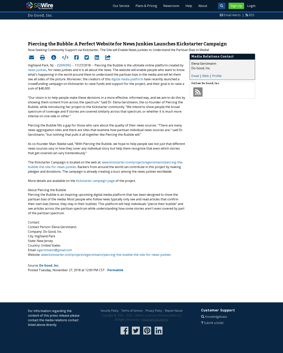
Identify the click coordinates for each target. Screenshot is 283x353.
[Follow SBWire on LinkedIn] (158, 335)
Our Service (121, 6)
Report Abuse (174, 310)
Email (195, 76)
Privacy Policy (154, 310)
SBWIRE (64, 65)
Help (188, 6)
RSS (251, 15)
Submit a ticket (214, 323)
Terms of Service (132, 310)
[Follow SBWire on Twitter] (136, 335)
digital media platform (127, 79)
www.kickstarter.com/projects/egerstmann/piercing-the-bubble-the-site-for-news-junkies (106, 255)
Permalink (115, 270)
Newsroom (171, 6)
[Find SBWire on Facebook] (124, 335)
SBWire (39, 5)
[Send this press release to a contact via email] (31, 57)
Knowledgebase (216, 317)
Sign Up (236, 6)
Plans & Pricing (146, 6)
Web (205, 76)
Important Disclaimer (155, 319)
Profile (217, 76)
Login (251, 6)
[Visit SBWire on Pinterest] (147, 335)
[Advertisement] (141, 28)
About (202, 6)
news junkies (37, 70)
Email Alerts (232, 15)
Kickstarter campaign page (95, 181)
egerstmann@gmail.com (54, 250)
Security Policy (109, 310)
